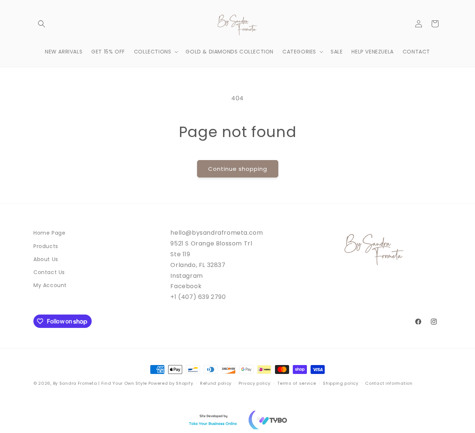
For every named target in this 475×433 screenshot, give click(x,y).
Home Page (49, 233)
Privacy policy (255, 383)
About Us (45, 259)
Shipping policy (340, 383)
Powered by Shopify (170, 383)
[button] (41, 24)
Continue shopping (237, 169)
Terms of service (296, 383)
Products (45, 246)
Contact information (388, 383)
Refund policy (216, 383)
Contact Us (49, 272)
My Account (50, 285)
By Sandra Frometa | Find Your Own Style (100, 383)
